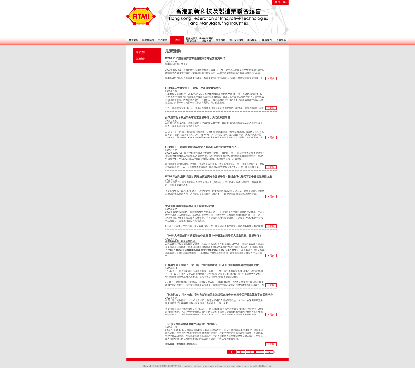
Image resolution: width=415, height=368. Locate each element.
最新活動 (140, 52)
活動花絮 (140, 58)
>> (275, 352)
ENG (284, 2)
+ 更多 (271, 78)
